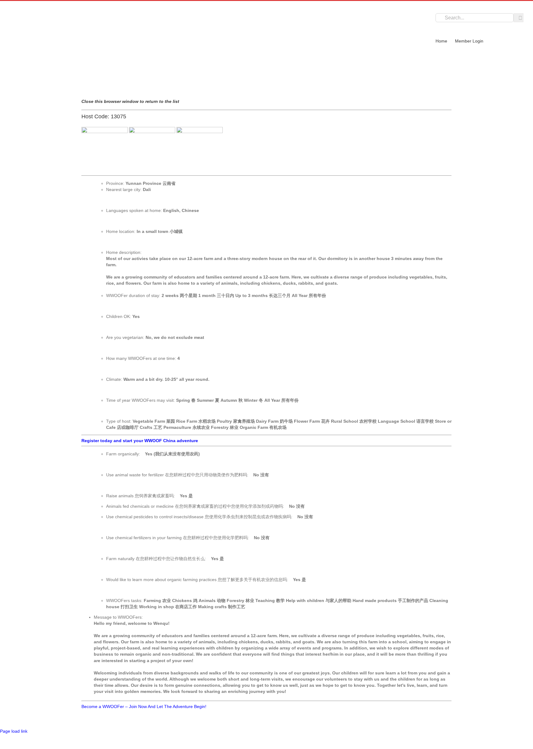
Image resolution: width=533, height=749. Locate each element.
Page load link (13, 731)
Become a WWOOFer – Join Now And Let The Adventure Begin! (143, 706)
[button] (438, 24)
